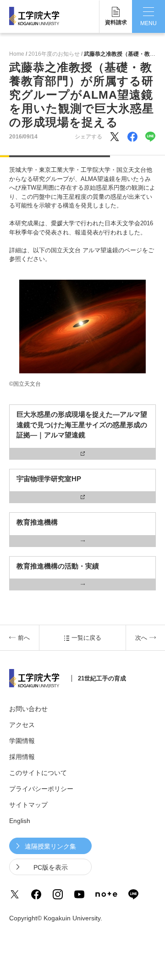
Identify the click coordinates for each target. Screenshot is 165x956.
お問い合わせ (28, 708)
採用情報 (22, 756)
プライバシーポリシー (41, 788)
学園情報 (22, 740)
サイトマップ (28, 804)
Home (16, 54)
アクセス (22, 724)
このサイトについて (38, 772)
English (19, 820)
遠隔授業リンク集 (50, 846)
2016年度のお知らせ (54, 54)
